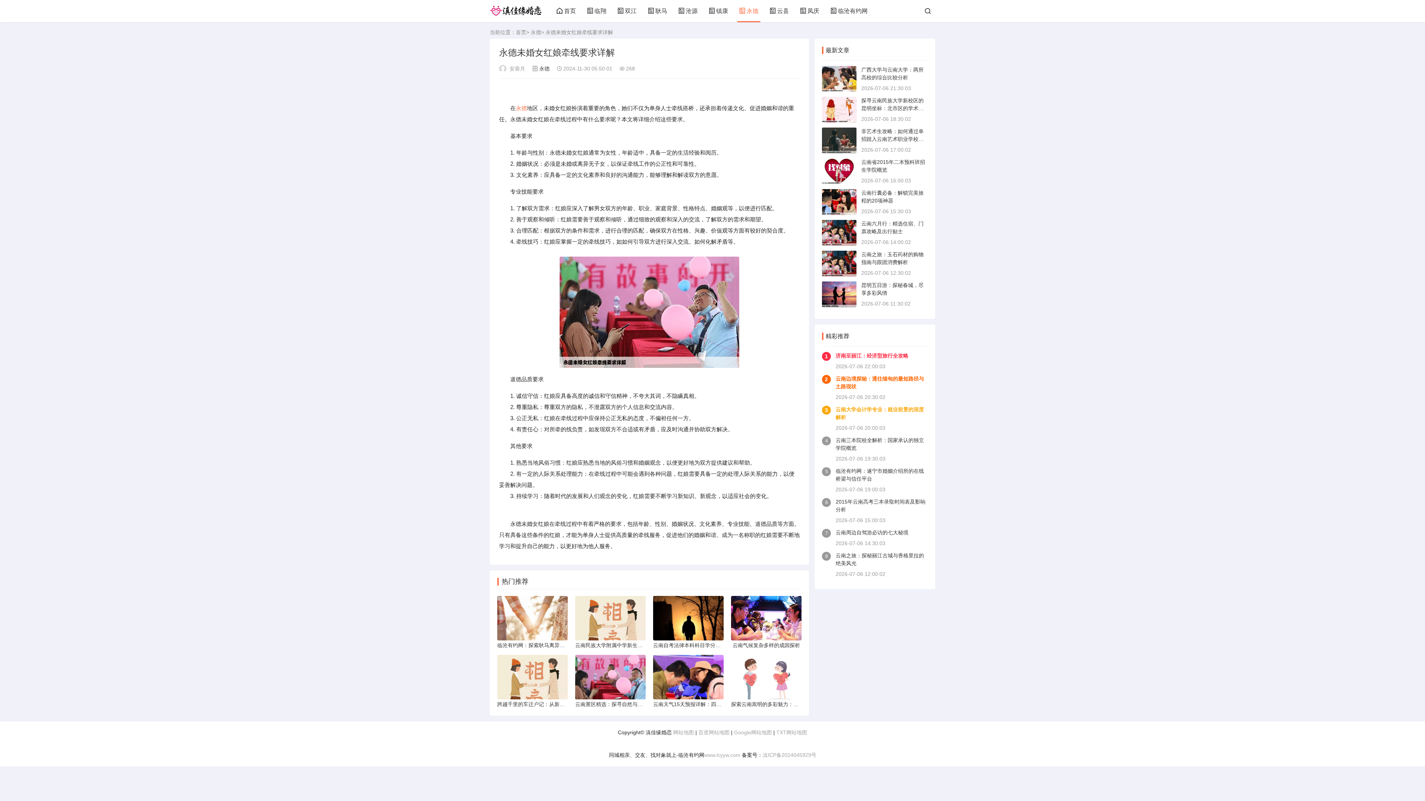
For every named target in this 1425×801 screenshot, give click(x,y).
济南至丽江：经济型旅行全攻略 (872, 356)
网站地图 (683, 732)
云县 (783, 11)
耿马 (661, 11)
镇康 (722, 11)
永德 (753, 11)
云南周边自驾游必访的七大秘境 (872, 532)
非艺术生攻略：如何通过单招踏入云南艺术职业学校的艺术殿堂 (892, 139)
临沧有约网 (853, 11)
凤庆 (813, 11)
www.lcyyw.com (722, 755)
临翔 (600, 11)
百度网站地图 (714, 732)
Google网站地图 (753, 732)
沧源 (692, 11)
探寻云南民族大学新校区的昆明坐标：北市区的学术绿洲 (892, 108)
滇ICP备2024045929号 (789, 755)
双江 (631, 11)
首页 (570, 11)
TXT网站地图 (791, 732)
